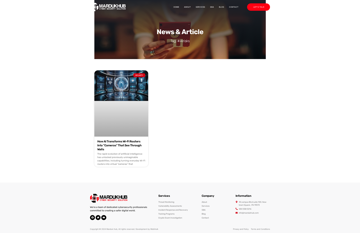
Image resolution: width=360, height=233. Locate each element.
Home (176, 7)
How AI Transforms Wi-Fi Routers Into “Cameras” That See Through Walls (119, 145)
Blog (221, 7)
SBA (212, 7)
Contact (233, 7)
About (187, 7)
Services (200, 7)
